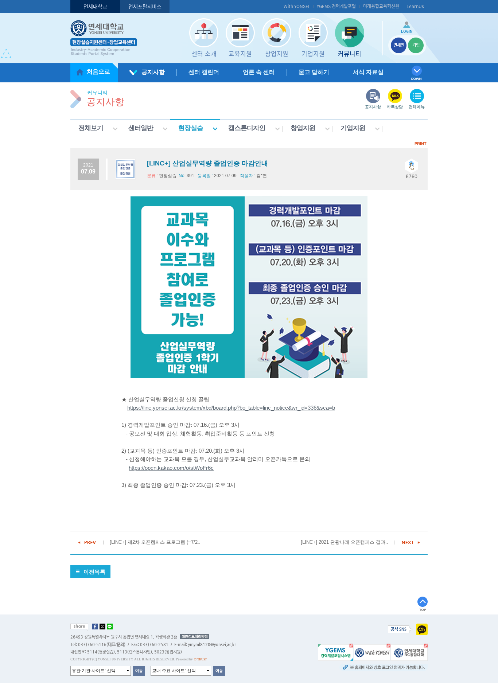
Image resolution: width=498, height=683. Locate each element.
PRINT (421, 143)
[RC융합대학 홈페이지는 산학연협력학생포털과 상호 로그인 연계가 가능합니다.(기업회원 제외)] (409, 651)
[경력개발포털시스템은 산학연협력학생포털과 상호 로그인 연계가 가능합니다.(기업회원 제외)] (335, 651)
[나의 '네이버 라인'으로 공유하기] (110, 626)
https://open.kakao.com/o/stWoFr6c (171, 468)
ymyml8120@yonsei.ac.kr (212, 644)
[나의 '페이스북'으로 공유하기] (95, 626)
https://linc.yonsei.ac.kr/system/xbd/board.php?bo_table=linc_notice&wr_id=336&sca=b (231, 408)
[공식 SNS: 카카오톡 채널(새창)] (422, 629)
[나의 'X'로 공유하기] (102, 626)
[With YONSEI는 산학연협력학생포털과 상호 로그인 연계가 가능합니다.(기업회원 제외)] (372, 651)
